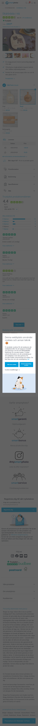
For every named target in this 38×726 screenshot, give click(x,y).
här (28, 359)
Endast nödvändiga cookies (26, 364)
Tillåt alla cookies (11, 364)
